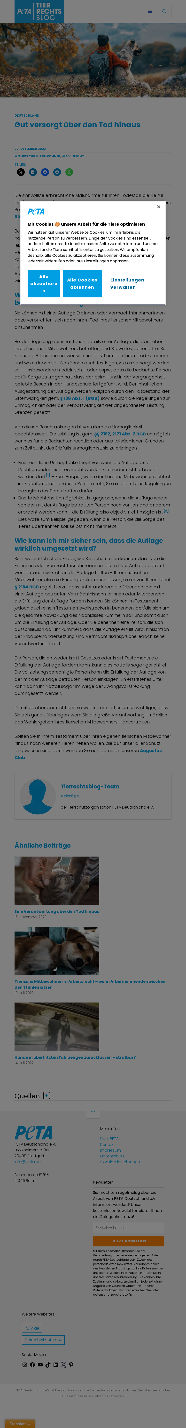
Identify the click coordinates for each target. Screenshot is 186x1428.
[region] (93, 253)
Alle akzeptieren (44, 283)
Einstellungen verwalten (127, 283)
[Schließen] (159, 206)
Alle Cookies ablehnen (82, 283)
